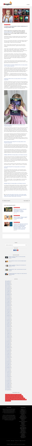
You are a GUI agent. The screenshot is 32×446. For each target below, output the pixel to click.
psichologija (7, 399)
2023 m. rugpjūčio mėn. (8, 312)
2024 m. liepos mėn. (7, 302)
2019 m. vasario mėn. (7, 359)
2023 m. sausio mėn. (7, 318)
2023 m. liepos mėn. (7, 313)
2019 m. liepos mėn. (7, 354)
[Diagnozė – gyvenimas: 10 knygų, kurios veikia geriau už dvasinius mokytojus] (6, 266)
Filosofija (22, 424)
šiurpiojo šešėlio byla (23, 195)
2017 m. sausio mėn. (7, 379)
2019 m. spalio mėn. (7, 352)
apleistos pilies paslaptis (10, 194)
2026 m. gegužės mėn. (8, 283)
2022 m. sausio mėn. (7, 329)
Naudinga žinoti (22, 418)
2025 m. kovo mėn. (7, 295)
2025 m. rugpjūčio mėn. (8, 291)
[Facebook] (14, 250)
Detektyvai (22, 422)
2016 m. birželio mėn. (7, 385)
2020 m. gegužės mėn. (8, 346)
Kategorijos (22, 409)
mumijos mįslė (8, 195)
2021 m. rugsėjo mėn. (7, 332)
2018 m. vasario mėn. (7, 369)
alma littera (10, 394)
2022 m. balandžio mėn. (8, 326)
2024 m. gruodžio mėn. (8, 298)
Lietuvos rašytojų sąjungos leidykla (15, 398)
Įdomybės (22, 413)
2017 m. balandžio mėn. (8, 376)
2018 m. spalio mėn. (7, 362)
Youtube (17, 440)
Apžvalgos (22, 410)
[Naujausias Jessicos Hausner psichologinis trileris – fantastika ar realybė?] (8, 209)
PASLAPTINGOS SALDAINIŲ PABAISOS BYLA (12, 64)
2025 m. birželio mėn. (7, 293)
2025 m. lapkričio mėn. (8, 288)
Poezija (23, 433)
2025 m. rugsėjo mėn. (7, 290)
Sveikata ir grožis (22, 436)
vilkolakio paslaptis (13, 196)
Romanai (22, 435)
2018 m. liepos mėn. (7, 365)
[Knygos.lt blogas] (7, 3)
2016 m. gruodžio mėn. (8, 380)
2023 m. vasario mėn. (7, 317)
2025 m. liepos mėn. (7, 292)
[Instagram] (16, 250)
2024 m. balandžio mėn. (8, 305)
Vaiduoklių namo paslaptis (7, 196)
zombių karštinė (19, 196)
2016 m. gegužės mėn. (8, 386)
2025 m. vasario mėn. (7, 296)
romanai (22, 399)
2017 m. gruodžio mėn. (8, 371)
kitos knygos (13, 395)
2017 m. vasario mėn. (7, 378)
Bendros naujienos (7, 24)
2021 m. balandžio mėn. (8, 337)
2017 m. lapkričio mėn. (8, 372)
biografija (10, 399)
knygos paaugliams (8, 400)
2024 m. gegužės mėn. (8, 304)
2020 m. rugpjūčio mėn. (8, 344)
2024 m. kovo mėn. (7, 306)
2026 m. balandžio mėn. (8, 284)
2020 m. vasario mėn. (7, 349)
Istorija (22, 426)
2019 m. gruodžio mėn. (8, 350)
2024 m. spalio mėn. (7, 300)
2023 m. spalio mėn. (7, 310)
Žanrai (22, 420)
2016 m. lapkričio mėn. (8, 381)
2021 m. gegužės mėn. (8, 336)
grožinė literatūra (19, 394)
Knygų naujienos (22, 416)
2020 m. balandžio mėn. (8, 347)
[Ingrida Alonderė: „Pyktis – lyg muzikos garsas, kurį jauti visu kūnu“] (6, 270)
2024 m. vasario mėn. (7, 307)
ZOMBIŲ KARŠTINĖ (7, 154)
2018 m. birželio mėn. (7, 366)
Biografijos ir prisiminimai (22, 421)
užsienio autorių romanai (19, 395)
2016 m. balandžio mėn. (8, 387)
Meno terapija (23, 431)
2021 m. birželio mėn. (7, 335)
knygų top (14, 399)
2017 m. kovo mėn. (7, 377)
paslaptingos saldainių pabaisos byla (15, 195)
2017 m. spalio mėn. (7, 373)
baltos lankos (14, 394)
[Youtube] (17, 250)
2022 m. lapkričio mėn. (8, 320)
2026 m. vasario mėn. (7, 286)
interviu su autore (18, 399)
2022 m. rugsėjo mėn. (7, 322)
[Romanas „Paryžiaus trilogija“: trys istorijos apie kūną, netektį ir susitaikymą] (6, 257)
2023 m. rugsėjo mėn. (7, 311)
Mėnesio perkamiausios (22, 417)
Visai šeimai (22, 437)
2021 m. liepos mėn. (7, 334)
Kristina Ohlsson (8, 32)
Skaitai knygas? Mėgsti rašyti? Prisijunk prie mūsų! (20, 218)
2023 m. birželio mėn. (7, 314)
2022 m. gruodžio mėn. (8, 319)
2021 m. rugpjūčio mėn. (8, 333)
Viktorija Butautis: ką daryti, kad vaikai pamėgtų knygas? (17, 260)
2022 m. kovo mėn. (7, 327)
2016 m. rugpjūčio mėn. (8, 383)
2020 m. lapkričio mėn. (8, 341)
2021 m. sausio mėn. (7, 339)
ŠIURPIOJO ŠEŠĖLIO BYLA (9, 78)
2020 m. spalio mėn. (7, 342)
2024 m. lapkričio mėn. (8, 299)
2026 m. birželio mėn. (7, 282)
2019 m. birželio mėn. (7, 355)
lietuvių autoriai (23, 398)
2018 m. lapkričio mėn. (8, 361)
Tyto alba (7, 394)
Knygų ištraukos (22, 415)
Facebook (8, 440)
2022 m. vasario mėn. (7, 328)
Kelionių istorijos (22, 427)
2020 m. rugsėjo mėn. (7, 343)
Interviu (22, 414)
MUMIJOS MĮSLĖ (7, 183)
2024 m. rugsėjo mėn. (7, 301)
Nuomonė (22, 419)
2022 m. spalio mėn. (7, 321)
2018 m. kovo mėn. (7, 368)
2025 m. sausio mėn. (7, 297)
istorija (25, 399)
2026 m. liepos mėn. (7, 281)
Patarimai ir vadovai (22, 432)
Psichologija (22, 434)
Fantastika (22, 423)
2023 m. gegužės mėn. (8, 315)
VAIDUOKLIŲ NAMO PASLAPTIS (10, 124)
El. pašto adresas (23, 440)
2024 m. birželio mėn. (7, 303)
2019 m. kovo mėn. (7, 358)
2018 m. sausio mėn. (7, 370)
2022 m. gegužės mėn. (8, 325)
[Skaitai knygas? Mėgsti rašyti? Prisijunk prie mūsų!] (8, 217)
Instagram (13, 440)
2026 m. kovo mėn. (7, 285)
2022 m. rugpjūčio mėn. (8, 323)
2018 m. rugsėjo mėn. (7, 363)
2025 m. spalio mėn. (7, 289)
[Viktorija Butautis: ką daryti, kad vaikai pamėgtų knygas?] (6, 262)
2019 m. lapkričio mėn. (8, 351)
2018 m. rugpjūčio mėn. (8, 364)
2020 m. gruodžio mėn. (8, 340)
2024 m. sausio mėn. (7, 308)
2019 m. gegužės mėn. (8, 356)
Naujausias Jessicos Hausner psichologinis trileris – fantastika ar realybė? (20, 210)
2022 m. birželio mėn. (7, 324)
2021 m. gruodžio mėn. (8, 330)
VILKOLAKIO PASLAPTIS (8, 166)
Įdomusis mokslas (22, 425)
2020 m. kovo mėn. (7, 348)
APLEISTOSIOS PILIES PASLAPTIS (10, 141)
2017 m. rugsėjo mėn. (7, 374)
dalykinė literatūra (8, 398)
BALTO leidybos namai (8, 395)
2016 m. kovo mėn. (7, 388)
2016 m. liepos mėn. (7, 384)
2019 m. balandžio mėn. (8, 357)
